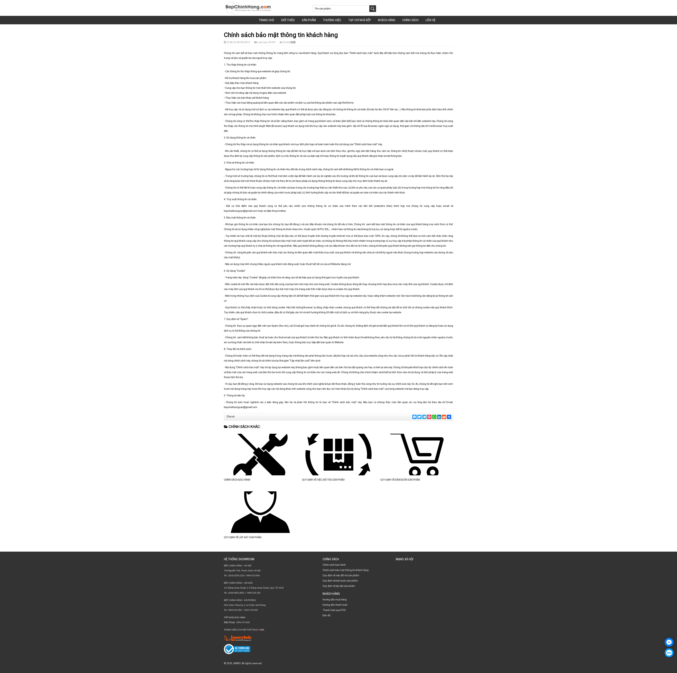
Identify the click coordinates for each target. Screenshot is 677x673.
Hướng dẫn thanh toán (335, 604)
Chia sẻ (230, 416)
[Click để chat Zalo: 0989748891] (669, 652)
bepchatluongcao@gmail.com (240, 210)
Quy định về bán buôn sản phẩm (400, 479)
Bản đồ (326, 615)
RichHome (348, 102)
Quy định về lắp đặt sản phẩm (242, 537)
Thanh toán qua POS (334, 610)
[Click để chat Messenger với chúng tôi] (669, 642)
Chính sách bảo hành (237, 479)
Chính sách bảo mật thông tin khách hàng (345, 570)
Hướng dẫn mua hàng (335, 599)
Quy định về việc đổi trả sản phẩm (323, 479)
